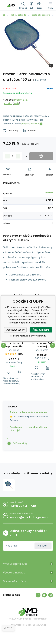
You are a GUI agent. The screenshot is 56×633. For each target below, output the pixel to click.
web (16, 103)
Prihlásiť (43, 546)
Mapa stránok (40, 618)
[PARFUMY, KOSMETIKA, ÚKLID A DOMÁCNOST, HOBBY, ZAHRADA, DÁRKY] (4, 15)
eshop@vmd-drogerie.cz (29, 517)
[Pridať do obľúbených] (8, 372)
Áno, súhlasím (41, 329)
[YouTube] (44, 595)
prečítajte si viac (30, 123)
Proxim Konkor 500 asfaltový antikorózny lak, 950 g (42, 345)
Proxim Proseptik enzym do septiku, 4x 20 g (14, 345)
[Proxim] (50, 95)
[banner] (11, 5)
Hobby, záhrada (18, 15)
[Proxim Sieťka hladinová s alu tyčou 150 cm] (9, 485)
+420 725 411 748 (23, 506)
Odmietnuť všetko (15, 329)
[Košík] (39, 5)
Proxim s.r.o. (21, 99)
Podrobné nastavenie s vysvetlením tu (28, 336)
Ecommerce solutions (21, 624)
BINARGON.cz (39, 624)
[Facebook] (38, 595)
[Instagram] (50, 595)
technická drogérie (41, 15)
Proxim (8, 103)
